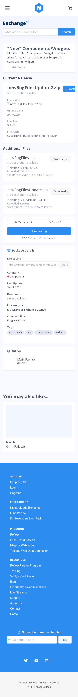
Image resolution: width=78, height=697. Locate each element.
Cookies (54, 682)
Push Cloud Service (22, 540)
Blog (13, 581)
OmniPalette (18, 513)
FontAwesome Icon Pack (26, 518)
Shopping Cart (19, 482)
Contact (15, 608)
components (43, 332)
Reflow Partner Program (25, 565)
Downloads (14, 294)
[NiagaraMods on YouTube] (36, 660)
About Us (16, 603)
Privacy (44, 682)
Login (13, 487)
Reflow (14, 534)
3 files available (16, 298)
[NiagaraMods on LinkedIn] (47, 660)
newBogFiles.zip (21, 157)
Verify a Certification (22, 576)
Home (14, 614)
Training (15, 571)
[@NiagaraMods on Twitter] (26, 660)
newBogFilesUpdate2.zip (33, 87)
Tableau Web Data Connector (29, 551)
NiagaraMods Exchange (25, 507)
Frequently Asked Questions (28, 587)
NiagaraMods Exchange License (26, 309)
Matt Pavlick (18, 67)
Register (15, 493)
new (29, 332)
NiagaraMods (43, 686)
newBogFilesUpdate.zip (27, 189)
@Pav (21, 363)
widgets (60, 332)
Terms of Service (28, 682)
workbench (15, 332)
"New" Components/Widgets (38, 48)
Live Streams (18, 592)
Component (17, 276)
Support (15, 598)
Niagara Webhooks (22, 545)
